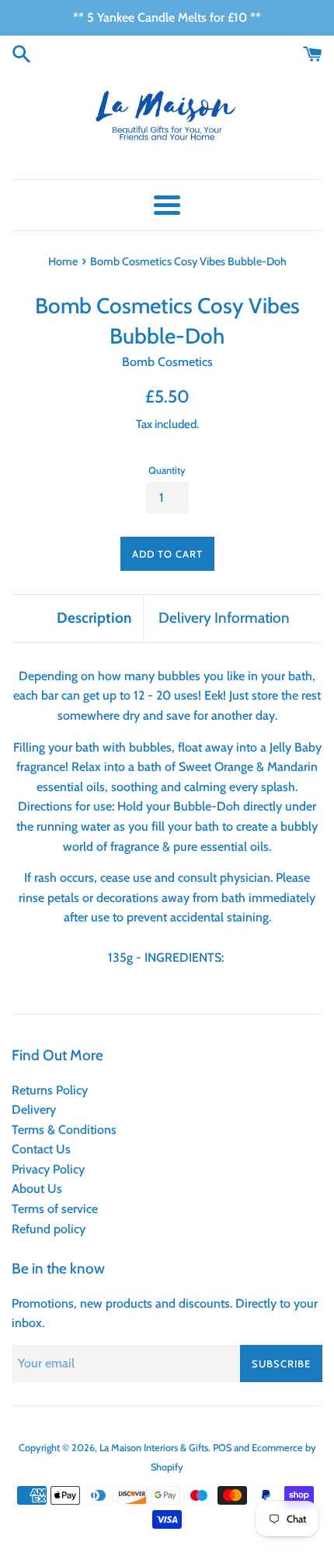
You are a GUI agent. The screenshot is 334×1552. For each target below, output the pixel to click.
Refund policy (48, 1229)
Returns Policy (50, 1090)
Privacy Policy (48, 1169)
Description (94, 618)
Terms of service (55, 1208)
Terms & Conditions (64, 1129)
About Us (37, 1188)
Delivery (34, 1109)
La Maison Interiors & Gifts (153, 1447)
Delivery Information (224, 618)
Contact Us (41, 1149)
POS (222, 1447)
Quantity (167, 470)
